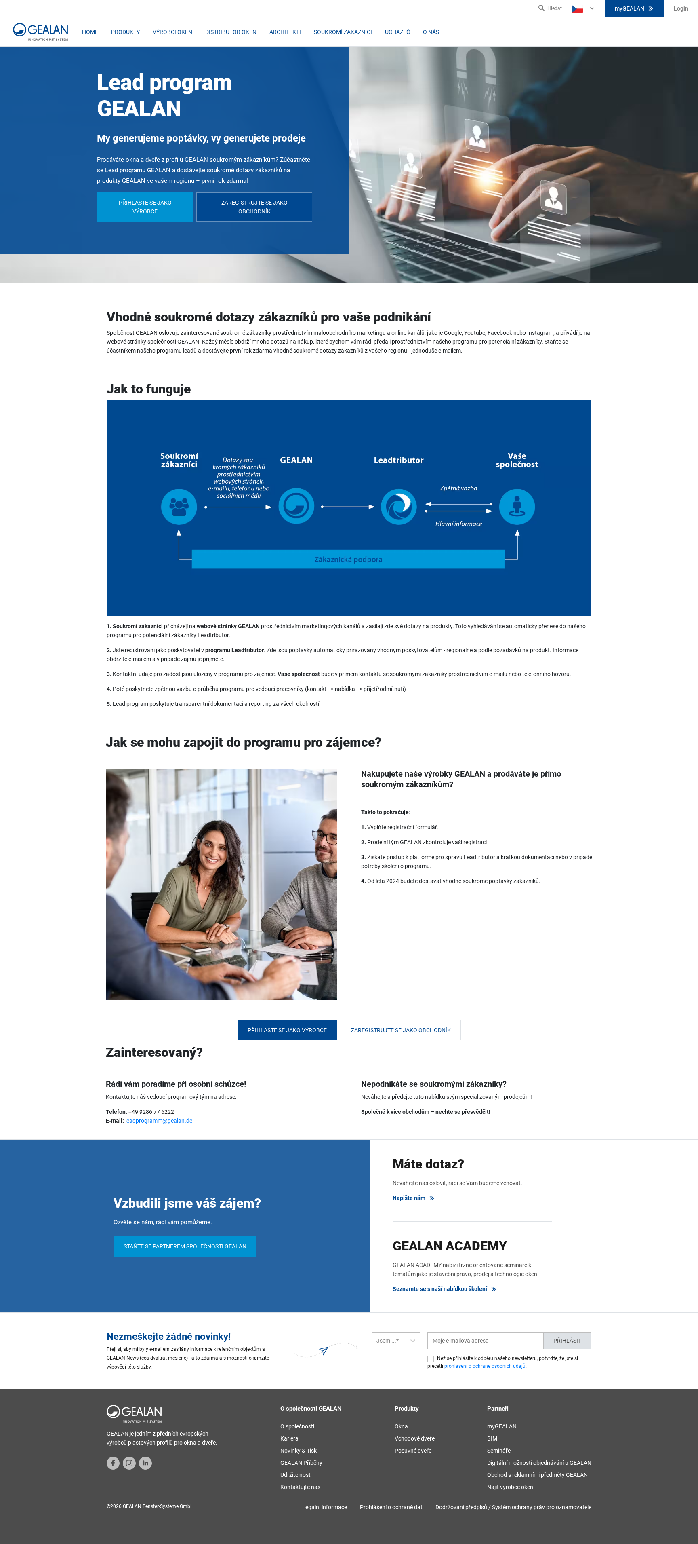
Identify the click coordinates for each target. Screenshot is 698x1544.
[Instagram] (129, 1462)
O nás (431, 32)
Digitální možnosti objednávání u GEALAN (539, 1463)
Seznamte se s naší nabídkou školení (440, 1289)
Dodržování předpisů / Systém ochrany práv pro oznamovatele (513, 1507)
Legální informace (324, 1507)
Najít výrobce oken (510, 1487)
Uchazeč (397, 32)
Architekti (285, 32)
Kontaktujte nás (300, 1487)
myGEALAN (629, 8)
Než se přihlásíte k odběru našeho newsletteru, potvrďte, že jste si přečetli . (502, 1362)
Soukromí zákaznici (343, 32)
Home (90, 32)
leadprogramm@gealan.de (158, 1120)
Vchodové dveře (415, 1438)
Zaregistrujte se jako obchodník (254, 207)
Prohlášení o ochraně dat (391, 1507)
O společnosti (297, 1426)
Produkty (125, 32)
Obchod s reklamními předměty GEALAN (537, 1475)
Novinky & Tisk (298, 1450)
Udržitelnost (295, 1475)
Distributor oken (230, 32)
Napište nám (409, 1198)
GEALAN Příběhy (301, 1463)
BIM (492, 1438)
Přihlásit (567, 1340)
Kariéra (289, 1438)
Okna (401, 1426)
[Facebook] (113, 1462)
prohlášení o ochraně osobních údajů (485, 1366)
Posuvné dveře (413, 1450)
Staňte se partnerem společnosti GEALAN (185, 1246)
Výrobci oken (172, 32)
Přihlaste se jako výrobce (145, 207)
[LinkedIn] (145, 1462)
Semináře (499, 1450)
